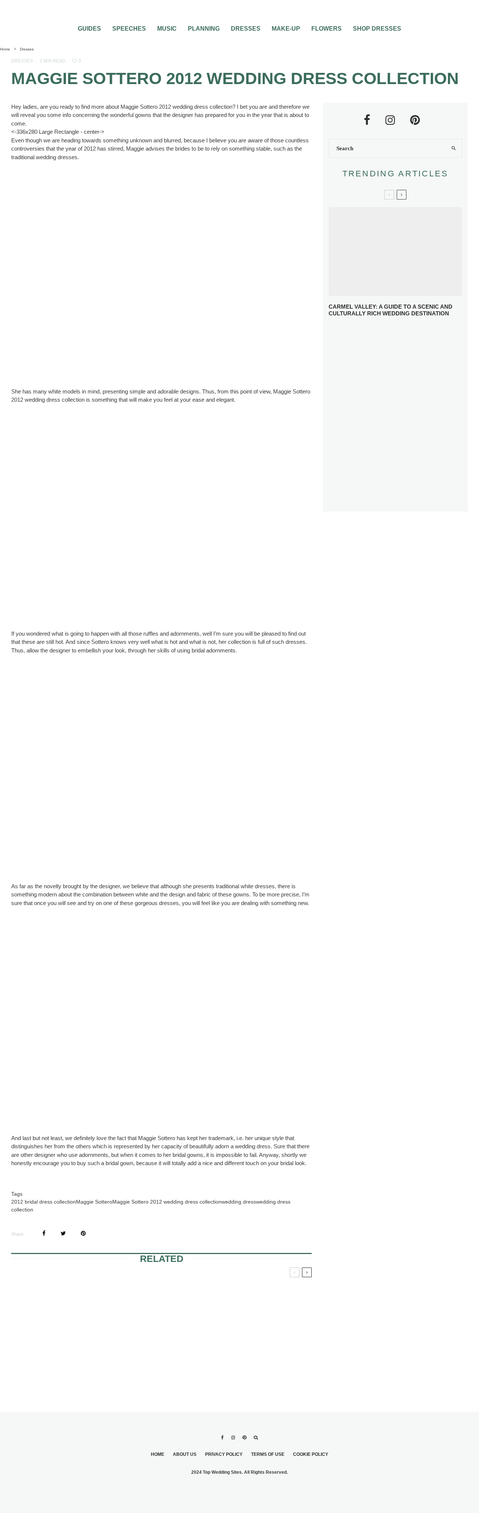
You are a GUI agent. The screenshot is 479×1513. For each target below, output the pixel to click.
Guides (89, 28)
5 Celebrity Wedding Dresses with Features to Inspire (400, 389)
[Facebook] (222, 1437)
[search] (454, 148)
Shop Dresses (377, 28)
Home (157, 1454)
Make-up (286, 28)
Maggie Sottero (94, 1202)
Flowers (326, 28)
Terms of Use (267, 1454)
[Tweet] (63, 1233)
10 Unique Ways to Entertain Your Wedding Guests (410, 442)
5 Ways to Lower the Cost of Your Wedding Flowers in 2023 (411, 497)
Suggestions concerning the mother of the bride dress (155, 1303)
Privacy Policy (223, 1454)
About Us (184, 1454)
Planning (204, 28)
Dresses (245, 28)
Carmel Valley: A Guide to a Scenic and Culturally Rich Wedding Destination (390, 310)
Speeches (129, 28)
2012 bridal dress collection (43, 1202)
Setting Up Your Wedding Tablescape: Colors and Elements (404, 470)
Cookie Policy (310, 1454)
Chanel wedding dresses (53, 1294)
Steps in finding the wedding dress (58, 1357)
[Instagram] (233, 1437)
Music (167, 28)
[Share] (44, 1233)
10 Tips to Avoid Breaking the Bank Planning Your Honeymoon (401, 415)
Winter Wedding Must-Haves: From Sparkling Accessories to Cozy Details (406, 362)
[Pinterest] (244, 1437)
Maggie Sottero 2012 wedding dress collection (167, 1202)
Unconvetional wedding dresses (259, 1294)
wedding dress (239, 1202)
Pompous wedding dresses (260, 1357)
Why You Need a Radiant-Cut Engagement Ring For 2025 (408, 335)
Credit (95, 366)
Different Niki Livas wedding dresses (161, 1357)
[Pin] (83, 1233)
